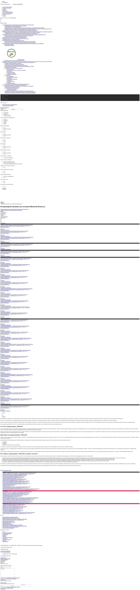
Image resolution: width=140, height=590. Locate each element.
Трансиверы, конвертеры (11, 74)
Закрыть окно (13, 17)
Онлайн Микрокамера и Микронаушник (10, 517)
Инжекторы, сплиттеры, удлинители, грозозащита (16, 70)
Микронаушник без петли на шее (9, 522)
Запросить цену (10, 588)
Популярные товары (5, 95)
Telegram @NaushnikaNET (18, 4)
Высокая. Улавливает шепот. (9, 161)
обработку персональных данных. (13, 577)
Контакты (4, 536)
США (5, 123)
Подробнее (2, 229)
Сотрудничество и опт (7, 13)
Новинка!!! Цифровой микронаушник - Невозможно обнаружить (15, 519)
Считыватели (9, 80)
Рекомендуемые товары (5, 98)
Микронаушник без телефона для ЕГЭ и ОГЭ (11, 518)
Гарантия (4, 15)
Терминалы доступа (10, 81)
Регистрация (5, 2)
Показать (4, 188)
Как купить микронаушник (8, 12)
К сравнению (2, 249)
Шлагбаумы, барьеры (11, 83)
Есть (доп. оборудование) (8, 176)
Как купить (5, 538)
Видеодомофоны (10, 76)
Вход (3, 1)
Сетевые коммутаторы (11, 73)
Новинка (5, 113)
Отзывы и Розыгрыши (7, 533)
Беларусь (5, 119)
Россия (5, 122)
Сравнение (2, 230)
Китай (5, 121)
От (0, 109)
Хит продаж (6, 112)
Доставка (4, 535)
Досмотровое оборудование (12, 77)
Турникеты (9, 82)
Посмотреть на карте (4, 549)
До (12, 109)
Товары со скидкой (5, 99)
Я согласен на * (11, 577)
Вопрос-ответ (5, 10)
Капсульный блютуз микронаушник (9, 104)
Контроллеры (9, 78)
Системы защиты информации (8, 527)
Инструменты (9, 71)
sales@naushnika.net (6, 552)
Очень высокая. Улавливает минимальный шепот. (13, 163)
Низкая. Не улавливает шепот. (9, 162)
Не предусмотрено (7, 128)
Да (4, 127)
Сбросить (4, 189)
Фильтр (1, 211)
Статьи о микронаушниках (8, 11)
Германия (5, 120)
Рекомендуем (6, 114)
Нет (4, 140)
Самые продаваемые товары (5, 470)
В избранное (7, 230)
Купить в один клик (13, 578)
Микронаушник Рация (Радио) (8, 521)
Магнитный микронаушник (8, 105)
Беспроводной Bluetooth (8, 157)
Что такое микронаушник (7, 532)
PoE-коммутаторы (10, 69)
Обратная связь (5, 541)
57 (16, 104)
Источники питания (11, 72)
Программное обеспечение (12, 79)
